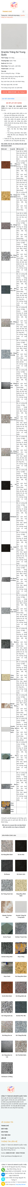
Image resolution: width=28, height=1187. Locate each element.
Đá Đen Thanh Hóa (21, 937)
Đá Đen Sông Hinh (7, 956)
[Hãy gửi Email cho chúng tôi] (2, 1179)
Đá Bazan (7, 874)
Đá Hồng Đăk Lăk (21, 996)
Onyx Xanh (7, 976)
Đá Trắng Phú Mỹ (21, 1035)
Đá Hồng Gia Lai (7, 1035)
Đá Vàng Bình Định (21, 976)
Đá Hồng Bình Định (7, 854)
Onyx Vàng (21, 956)
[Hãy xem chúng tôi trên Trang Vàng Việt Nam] (2, 1184)
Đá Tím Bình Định (21, 1055)
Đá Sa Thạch (7, 937)
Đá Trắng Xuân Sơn (7, 894)
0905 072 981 (12, 92)
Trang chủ (4, 15)
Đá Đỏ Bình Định (7, 996)
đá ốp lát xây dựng (13, 15)
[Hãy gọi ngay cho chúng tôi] (2, 1170)
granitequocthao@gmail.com (13, 1156)
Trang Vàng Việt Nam (21, 1184)
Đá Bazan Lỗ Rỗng (7, 1076)
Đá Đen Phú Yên (21, 1015)
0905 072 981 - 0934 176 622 (15, 1153)
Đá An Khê (21, 854)
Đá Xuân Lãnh (21, 874)
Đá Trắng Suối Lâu (7, 1015)
